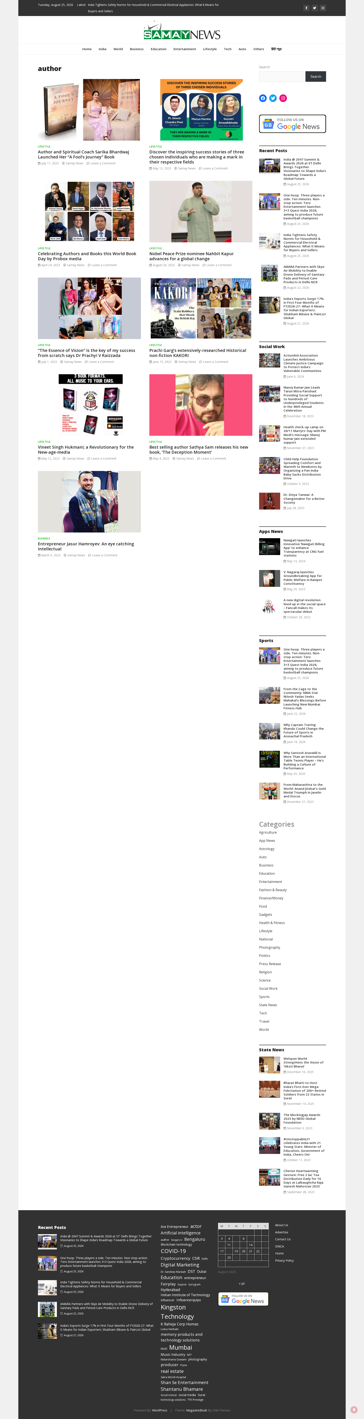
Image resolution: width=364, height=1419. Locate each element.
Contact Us (283, 1239)
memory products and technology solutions (181, 1337)
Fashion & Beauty (273, 890)
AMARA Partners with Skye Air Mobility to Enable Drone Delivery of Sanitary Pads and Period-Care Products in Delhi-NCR (304, 274)
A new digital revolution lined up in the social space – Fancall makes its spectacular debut (305, 606)
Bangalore (176, 1239)
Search (264, 67)
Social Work (268, 988)
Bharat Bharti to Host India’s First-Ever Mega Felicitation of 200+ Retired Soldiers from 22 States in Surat (305, 1090)
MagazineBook (196, 1410)
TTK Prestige (195, 1400)
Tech (228, 49)
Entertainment (185, 49)
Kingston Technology (177, 1312)
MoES (164, 1349)
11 (229, 1245)
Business (137, 49)
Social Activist (169, 1395)
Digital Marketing (180, 1264)
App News (267, 840)
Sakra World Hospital (173, 1377)
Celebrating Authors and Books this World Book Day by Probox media (87, 256)
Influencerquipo (189, 1300)
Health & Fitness (272, 922)
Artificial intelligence (181, 1233)
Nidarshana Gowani (173, 1359)
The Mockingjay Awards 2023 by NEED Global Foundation (302, 1118)
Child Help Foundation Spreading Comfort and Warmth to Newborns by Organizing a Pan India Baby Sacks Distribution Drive (303, 468)
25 (229, 1257)
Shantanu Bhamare (182, 1389)
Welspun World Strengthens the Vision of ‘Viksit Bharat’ (304, 1062)
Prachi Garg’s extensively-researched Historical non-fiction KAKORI (197, 352)
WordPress (159, 1410)
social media (187, 1395)
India (102, 49)
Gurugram (194, 1284)
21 (250, 1251)
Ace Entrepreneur (175, 1226)
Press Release (270, 964)
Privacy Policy (284, 1260)
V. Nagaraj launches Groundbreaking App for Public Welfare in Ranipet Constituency (303, 578)
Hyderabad (170, 1289)
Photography (269, 947)
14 (250, 1245)
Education (158, 49)
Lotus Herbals (170, 1329)
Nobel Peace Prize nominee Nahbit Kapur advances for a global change (191, 256)
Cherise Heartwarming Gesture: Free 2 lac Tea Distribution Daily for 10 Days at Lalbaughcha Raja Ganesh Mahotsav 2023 (303, 1178)
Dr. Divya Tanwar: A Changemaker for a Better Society (304, 498)
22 (258, 1251)
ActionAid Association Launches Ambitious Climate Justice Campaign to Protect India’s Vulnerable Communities (303, 363)
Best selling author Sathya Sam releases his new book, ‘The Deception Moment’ (198, 449)
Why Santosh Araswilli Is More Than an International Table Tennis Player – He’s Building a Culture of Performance (305, 760)
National (266, 939)
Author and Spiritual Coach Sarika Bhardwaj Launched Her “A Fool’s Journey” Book (83, 154)
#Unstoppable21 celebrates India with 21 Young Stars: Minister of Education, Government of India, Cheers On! (304, 1146)
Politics (264, 955)
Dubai (201, 1271)
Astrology (266, 848)
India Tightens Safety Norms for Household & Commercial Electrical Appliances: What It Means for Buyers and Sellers (304, 242)
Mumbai (180, 1347)
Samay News (74, 163)
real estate (172, 1371)
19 (236, 1251)
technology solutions (173, 1400)
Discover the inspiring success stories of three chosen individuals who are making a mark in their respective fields (196, 157)
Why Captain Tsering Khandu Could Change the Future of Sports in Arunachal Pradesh (304, 730)
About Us (281, 1225)
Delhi (205, 1259)
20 (243, 1251)
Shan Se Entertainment (185, 1382)
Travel (264, 1021)
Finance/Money (271, 898)
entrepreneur (195, 1277)
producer (169, 1364)
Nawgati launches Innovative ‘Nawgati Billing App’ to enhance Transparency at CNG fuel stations (304, 548)
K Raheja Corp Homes (179, 1323)
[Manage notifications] (354, 1409)
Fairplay (168, 1283)
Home (87, 49)
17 (221, 1251)
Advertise (281, 1232)
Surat (201, 1395)
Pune (183, 1365)
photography (197, 1359)
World (118, 49)
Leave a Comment (103, 163)
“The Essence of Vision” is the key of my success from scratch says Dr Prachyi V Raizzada (86, 352)
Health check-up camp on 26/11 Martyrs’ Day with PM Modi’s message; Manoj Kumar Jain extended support (305, 434)
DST (191, 1271)
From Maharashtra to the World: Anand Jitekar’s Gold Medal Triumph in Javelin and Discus (305, 790)
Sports (264, 996)
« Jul (242, 1283)
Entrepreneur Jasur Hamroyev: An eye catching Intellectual (86, 546)
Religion (265, 972)
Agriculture (268, 832)
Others (258, 49)
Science (265, 980)
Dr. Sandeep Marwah (173, 1272)
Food (263, 906)
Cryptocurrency (175, 1258)
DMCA (279, 1246)
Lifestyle (210, 49)
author (165, 1240)
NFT (189, 1355)
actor (196, 1226)
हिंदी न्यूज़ (276, 49)
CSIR (196, 1258)
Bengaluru (194, 1239)
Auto (242, 49)
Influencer (168, 1300)
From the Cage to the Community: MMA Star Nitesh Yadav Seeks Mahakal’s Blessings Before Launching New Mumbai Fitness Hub (305, 698)
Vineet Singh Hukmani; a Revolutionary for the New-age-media (86, 449)
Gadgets (265, 914)
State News (268, 1005)
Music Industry (173, 1354)
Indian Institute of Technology (185, 1294)
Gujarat (182, 1284)
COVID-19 (173, 1251)
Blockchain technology (176, 1244)
